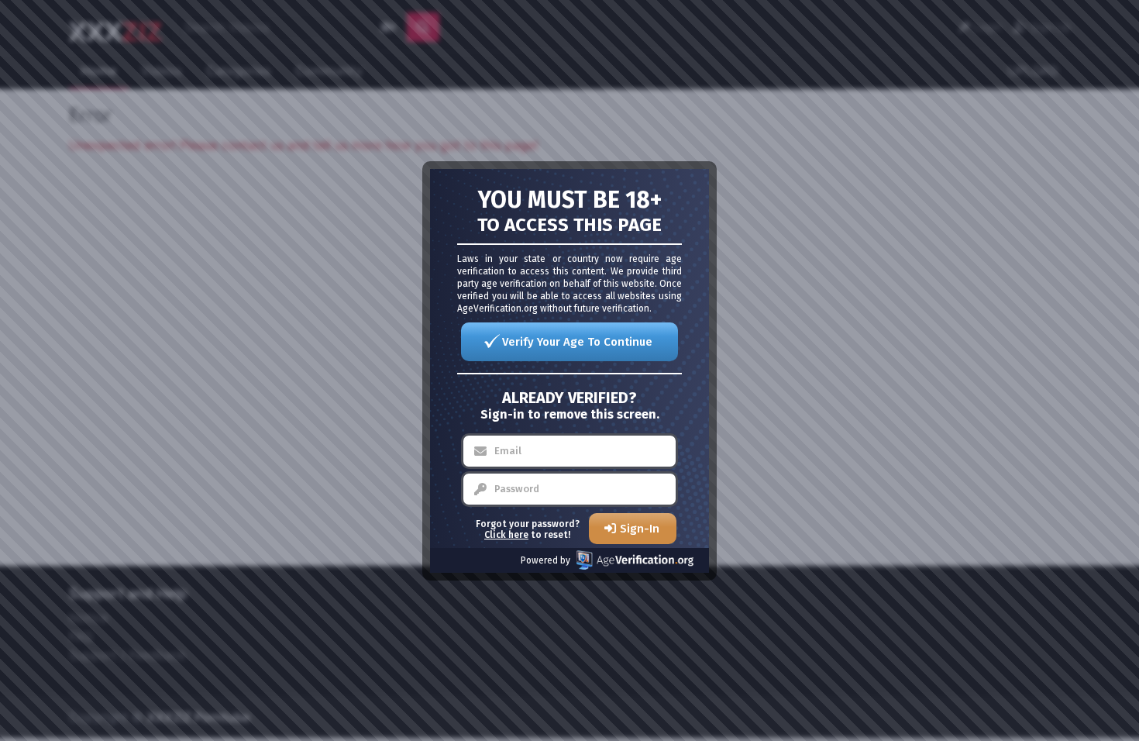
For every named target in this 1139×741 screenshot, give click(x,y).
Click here (506, 534)
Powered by (545, 560)
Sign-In (639, 529)
